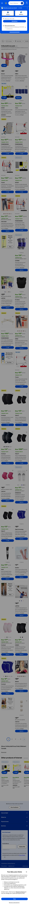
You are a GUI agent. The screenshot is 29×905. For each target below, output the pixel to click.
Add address (14, 21)
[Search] (22, 3)
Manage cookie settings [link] (14, 902)
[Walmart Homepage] (6, 3)
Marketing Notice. (20, 892)
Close (14, 899)
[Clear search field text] (20, 3)
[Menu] (2, 3)
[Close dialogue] (26, 872)
